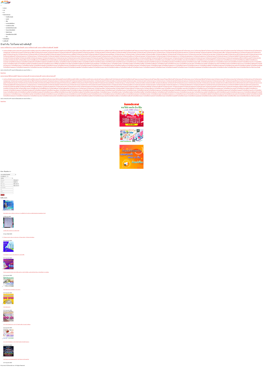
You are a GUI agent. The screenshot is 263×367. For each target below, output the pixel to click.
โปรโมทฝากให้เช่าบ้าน (149, 59)
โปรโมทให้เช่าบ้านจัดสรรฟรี (27, 61)
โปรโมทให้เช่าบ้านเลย (160, 67)
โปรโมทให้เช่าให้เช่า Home (233, 67)
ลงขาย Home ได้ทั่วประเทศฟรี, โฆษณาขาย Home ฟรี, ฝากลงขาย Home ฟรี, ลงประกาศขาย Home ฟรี (28, 76)
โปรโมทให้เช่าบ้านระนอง (51, 65)
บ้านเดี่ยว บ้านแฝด (9, 16)
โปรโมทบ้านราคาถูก (74, 59)
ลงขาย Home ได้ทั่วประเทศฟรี (56, 50)
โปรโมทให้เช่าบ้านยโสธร (28, 65)
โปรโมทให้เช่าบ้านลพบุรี (86, 65)
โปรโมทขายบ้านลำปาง (107, 56)
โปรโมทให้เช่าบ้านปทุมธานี (37, 63)
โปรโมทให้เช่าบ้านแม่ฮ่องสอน (194, 67)
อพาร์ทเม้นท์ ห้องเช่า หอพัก (11, 27)
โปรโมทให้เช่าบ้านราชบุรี (74, 65)
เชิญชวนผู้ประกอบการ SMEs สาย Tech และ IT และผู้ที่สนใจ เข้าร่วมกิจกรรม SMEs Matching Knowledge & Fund (24, 213)
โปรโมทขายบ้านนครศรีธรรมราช (232, 52)
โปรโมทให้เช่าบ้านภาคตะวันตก (187, 63)
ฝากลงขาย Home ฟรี (16, 50)
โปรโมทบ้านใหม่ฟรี (120, 59)
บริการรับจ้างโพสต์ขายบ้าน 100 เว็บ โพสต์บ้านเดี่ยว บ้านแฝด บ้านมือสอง (16, 324)
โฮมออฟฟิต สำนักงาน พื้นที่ (11, 34)
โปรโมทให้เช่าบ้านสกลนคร (133, 65)
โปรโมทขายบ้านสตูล (161, 56)
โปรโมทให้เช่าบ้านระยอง (63, 65)
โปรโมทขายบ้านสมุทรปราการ (173, 56)
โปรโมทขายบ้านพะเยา (120, 54)
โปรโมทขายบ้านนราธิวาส (12, 54)
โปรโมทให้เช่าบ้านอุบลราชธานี (101, 67)
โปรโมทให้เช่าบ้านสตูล (156, 65)
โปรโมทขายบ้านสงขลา (151, 56)
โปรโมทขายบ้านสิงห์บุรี (233, 56)
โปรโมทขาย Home (210, 50)
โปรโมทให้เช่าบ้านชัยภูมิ (88, 61)
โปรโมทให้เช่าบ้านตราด (121, 61)
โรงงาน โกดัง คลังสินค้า (10, 30)
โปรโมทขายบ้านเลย (200, 58)
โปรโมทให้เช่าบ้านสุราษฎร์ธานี (232, 65)
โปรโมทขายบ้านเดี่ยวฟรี (156, 58)
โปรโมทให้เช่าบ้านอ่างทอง (36, 67)
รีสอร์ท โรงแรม (9, 32)
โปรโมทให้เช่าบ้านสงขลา (145, 65)
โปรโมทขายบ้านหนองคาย (37, 58)
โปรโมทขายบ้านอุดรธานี (86, 58)
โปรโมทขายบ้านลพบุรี (96, 56)
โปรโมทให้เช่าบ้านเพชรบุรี (149, 67)
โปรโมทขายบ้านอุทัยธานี (109, 58)
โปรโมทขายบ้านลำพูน (117, 56)
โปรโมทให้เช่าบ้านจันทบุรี (40, 61)
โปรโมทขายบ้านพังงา (130, 54)
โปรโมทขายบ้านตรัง (141, 52)
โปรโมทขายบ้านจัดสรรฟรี (65, 52)
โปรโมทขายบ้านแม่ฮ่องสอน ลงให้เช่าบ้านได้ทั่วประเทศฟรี (239, 58)
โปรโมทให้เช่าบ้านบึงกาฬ (13, 63)
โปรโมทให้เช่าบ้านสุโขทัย (256, 65)
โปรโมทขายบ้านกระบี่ (249, 50)
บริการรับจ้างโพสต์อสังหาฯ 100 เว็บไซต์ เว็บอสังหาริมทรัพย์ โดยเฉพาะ (16, 341)
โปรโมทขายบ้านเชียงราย (134, 58)
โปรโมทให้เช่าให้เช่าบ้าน (245, 67)
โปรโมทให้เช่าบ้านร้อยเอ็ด (40, 65)
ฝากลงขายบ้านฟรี (25, 50)
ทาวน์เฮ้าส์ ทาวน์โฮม (10, 25)
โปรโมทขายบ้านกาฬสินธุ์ (28, 52)
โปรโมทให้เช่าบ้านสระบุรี (182, 65)
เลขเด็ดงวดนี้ (5, 40)
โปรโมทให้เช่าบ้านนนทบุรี (236, 61)
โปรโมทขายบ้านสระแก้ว (222, 56)
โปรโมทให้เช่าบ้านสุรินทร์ (244, 65)
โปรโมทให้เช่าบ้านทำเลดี (142, 61)
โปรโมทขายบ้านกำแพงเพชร (41, 52)
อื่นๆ (7, 36)
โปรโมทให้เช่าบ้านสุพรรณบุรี (218, 65)
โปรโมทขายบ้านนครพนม (206, 52)
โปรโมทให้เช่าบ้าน (192, 59)
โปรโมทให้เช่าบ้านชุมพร (99, 61)
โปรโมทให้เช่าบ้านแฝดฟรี (171, 67)
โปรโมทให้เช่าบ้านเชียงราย (114, 67)
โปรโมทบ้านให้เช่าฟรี (130, 59)
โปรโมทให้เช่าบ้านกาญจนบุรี (229, 59)
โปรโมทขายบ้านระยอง (75, 56)
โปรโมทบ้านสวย (83, 59)
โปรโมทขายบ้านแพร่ (221, 58)
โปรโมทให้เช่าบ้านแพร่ (183, 67)
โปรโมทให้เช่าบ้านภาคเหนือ (200, 63)
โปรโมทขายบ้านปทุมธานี (55, 54)
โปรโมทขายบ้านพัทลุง (140, 54)
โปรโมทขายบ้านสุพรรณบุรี (245, 56)
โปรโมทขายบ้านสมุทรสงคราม (186, 56)
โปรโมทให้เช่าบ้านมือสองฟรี (250, 63)
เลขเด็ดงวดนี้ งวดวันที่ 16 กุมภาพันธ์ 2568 (11, 230)
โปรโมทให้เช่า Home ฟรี (170, 59)
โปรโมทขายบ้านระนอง (64, 56)
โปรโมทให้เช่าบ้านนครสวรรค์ (223, 61)
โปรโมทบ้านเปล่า (91, 59)
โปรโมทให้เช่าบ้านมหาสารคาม (237, 63)
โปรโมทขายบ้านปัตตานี (93, 54)
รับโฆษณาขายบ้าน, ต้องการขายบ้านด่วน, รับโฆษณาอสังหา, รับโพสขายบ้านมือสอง (18, 237)
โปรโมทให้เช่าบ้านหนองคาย (9, 67)
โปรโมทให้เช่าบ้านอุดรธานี (63, 67)
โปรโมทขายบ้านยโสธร (42, 56)
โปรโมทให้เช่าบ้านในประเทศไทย (209, 67)
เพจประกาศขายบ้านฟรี (95, 50)
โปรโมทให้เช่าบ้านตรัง (110, 61)
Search (2, 194)
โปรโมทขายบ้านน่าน (23, 54)
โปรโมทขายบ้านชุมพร (132, 52)
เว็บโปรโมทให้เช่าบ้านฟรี (128, 50)
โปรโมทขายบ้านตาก (161, 52)
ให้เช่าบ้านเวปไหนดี (255, 67)
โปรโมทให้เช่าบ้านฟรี (162, 63)
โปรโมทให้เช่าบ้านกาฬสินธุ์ (243, 59)
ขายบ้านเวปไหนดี (7, 50)
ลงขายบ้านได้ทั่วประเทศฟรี (69, 50)
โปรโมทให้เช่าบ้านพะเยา (105, 63)
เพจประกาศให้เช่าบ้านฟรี (106, 50)
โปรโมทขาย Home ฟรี (220, 50)
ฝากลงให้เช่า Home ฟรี (34, 50)
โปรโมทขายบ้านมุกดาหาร (21, 56)
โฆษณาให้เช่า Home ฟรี (159, 50)
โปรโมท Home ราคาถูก (188, 50)
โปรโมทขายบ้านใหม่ (13, 59)
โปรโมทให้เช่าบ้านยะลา (16, 65)
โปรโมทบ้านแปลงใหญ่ (110, 59)
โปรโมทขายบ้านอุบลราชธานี (121, 58)
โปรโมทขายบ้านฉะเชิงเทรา (88, 52)
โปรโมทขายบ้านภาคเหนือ (222, 54)
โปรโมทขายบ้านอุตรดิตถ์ (97, 58)
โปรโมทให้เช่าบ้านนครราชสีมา (194, 61)
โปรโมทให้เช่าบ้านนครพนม (180, 61)
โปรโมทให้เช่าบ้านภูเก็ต (224, 63)
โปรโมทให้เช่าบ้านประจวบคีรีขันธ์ (50, 63)
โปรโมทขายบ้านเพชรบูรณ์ (190, 58)
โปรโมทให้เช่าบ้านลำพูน (108, 65)
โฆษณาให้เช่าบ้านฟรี (169, 50)
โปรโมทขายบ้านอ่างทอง (61, 58)
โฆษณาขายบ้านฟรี (149, 50)
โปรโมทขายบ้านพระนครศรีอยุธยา (107, 54)
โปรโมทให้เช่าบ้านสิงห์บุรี (205, 65)
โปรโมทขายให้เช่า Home (24, 59)
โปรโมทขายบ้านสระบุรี (211, 56)
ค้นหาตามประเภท (6, 14)
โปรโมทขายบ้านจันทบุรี (76, 52)
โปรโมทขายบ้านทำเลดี (171, 52)
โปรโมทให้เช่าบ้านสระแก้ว (194, 65)
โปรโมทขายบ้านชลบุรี (100, 52)
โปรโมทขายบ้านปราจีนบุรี (82, 54)
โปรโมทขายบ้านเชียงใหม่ (145, 58)
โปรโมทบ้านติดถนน (53, 59)
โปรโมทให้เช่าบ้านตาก (132, 61)
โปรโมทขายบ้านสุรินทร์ (14, 58)
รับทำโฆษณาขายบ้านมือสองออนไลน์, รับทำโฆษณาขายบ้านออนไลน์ (16, 359)
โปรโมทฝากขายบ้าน (139, 59)
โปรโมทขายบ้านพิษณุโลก (161, 54)
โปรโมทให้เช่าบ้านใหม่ (222, 67)
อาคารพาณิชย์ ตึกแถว (10, 23)
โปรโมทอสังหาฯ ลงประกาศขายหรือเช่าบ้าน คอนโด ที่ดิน (13, 254)
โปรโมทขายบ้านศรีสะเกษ (128, 56)
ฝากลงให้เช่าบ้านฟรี (44, 50)
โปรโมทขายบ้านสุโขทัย (25, 58)
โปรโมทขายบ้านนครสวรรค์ (247, 52)
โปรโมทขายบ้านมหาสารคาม (255, 54)
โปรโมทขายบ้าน (240, 50)
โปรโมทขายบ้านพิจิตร (151, 54)
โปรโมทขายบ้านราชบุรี (85, 56)
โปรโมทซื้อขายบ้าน (34, 59)
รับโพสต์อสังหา (6, 38)
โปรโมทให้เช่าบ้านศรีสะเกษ (120, 65)
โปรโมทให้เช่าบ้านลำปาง (97, 65)
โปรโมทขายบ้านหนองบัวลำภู (49, 58)
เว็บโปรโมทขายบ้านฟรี (117, 50)
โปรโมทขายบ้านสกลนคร (139, 56)
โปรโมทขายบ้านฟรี (172, 54)
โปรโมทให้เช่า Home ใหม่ (182, 59)
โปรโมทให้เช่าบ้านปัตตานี (77, 63)
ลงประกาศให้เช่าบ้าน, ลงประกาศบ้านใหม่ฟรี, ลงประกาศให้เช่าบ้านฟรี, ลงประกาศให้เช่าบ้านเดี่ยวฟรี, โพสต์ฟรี (29, 47)
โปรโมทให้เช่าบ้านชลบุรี (65, 61)
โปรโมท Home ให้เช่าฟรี (199, 50)
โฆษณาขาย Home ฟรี (140, 50)
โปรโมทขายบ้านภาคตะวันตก (195, 54)
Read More (3, 73)
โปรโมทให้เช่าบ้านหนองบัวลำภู (23, 67)
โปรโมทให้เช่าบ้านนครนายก (155, 61)
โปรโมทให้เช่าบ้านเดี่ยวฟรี (126, 67)
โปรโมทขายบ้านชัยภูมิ (121, 52)
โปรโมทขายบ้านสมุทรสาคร (200, 56)
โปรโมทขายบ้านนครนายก (183, 52)
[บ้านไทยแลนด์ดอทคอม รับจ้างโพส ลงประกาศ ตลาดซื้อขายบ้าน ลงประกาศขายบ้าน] (5, 3)
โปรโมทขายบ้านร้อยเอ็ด (53, 56)
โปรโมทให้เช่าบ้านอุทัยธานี (87, 67)
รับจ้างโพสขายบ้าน (6, 307)
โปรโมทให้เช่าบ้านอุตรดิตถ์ (75, 67)
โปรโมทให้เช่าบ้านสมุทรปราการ (169, 65)
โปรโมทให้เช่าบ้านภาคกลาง (173, 63)
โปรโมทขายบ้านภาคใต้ (233, 54)
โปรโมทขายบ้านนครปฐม (194, 52)
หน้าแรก (5, 8)
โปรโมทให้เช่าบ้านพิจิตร (138, 63)
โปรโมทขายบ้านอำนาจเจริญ (73, 58)
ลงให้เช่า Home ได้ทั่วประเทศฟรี (82, 50)
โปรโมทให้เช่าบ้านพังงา (117, 63)
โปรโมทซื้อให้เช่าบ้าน (44, 59)
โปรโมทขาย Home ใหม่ (230, 50)
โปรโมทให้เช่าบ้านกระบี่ (202, 59)
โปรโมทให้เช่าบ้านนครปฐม (168, 61)
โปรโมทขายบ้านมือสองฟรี (9, 56)
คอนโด (7, 19)
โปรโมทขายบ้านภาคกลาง (182, 54)
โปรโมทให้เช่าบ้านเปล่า (137, 67)
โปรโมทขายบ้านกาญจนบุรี (17, 52)
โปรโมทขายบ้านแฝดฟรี (210, 58)
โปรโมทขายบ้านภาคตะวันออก (209, 54)
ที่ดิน (7, 21)
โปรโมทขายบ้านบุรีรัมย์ (44, 54)
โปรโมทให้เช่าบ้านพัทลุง (127, 63)
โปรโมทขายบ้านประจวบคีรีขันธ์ (69, 54)
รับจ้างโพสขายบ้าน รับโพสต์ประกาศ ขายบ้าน (11, 289)
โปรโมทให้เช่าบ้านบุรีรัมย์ (24, 63)
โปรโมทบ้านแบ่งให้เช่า (100, 59)
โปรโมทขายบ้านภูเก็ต (244, 54)
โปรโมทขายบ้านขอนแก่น (53, 52)
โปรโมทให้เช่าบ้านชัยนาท (76, 61)
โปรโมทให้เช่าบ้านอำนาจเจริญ (49, 67)
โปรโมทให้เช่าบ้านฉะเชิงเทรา (52, 61)
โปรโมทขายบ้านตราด (151, 52)
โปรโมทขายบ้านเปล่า (167, 58)
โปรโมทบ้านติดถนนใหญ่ (63, 59)
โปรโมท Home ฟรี (179, 50)
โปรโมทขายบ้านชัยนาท (110, 52)
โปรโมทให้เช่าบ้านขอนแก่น (15, 61)
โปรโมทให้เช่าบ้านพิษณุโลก (151, 63)
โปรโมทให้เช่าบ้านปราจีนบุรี (65, 63)
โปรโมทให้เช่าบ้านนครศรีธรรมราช (209, 61)
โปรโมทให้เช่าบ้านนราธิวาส (248, 61)
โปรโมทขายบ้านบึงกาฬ (33, 54)
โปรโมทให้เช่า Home (159, 59)
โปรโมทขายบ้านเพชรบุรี (178, 58)
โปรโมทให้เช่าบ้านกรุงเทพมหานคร (215, 59)
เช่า (4, 12)
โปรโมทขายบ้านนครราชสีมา (218, 52)
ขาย (4, 10)
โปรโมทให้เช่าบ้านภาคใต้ (213, 63)
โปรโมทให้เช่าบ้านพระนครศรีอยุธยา (92, 63)
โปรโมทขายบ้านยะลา (32, 56)
